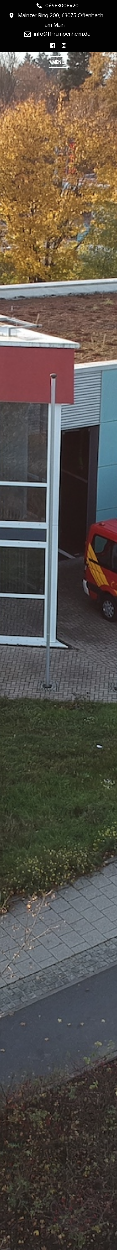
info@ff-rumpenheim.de (62, 34)
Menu (58, 62)
